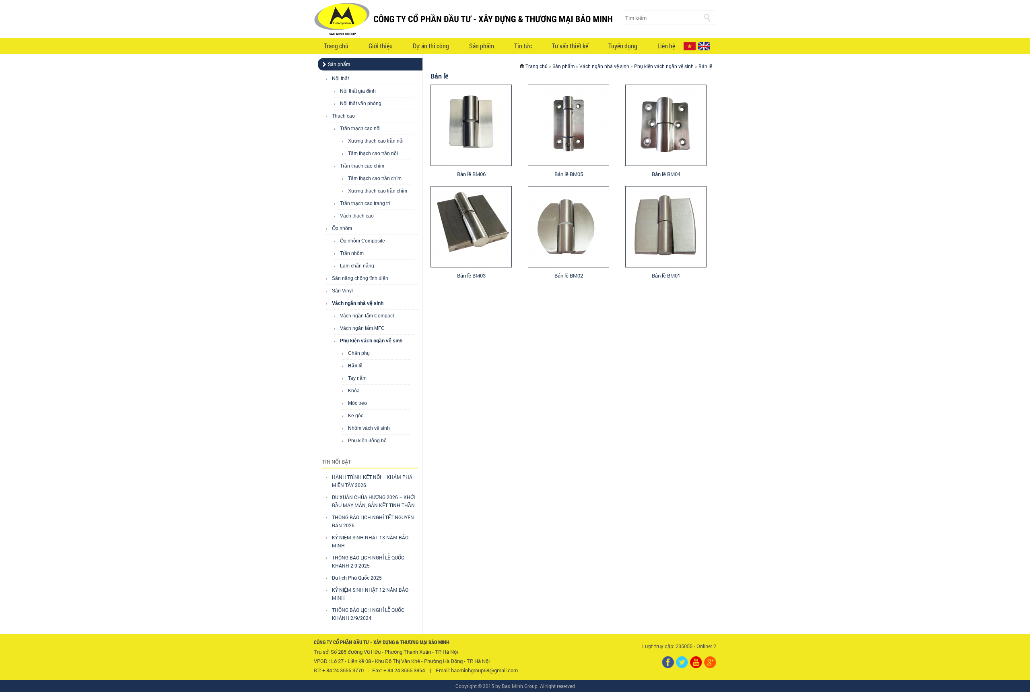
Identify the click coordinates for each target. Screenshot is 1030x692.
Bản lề (355, 366)
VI (690, 46)
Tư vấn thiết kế (570, 45)
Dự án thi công (431, 45)
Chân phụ (359, 353)
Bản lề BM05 (568, 174)
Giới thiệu (381, 45)
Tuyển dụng (622, 45)
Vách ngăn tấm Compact (367, 316)
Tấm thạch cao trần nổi (373, 153)
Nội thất (340, 78)
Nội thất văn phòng (360, 103)
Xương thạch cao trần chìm (377, 191)
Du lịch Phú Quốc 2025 (357, 577)
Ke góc (355, 416)
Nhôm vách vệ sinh (369, 428)
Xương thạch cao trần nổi (376, 141)
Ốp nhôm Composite (362, 241)
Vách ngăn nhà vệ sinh (357, 303)
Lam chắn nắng (357, 266)
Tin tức (523, 45)
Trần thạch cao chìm (362, 166)
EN (704, 46)
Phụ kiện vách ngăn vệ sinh (371, 341)
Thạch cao (343, 116)
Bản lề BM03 (471, 275)
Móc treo (357, 403)
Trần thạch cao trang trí (365, 203)
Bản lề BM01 (666, 275)
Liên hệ (666, 45)
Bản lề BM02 (568, 275)
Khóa (354, 391)
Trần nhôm (352, 253)
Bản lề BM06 (471, 174)
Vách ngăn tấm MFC (362, 328)
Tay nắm (357, 378)
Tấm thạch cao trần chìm (375, 178)
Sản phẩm (481, 45)
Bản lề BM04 (666, 174)
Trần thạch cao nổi (360, 128)
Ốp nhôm (342, 228)
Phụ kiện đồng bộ (367, 440)
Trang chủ (336, 45)
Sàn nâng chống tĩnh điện (360, 278)
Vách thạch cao (357, 216)
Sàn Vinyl (342, 291)
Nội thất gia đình (358, 91)
